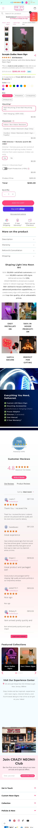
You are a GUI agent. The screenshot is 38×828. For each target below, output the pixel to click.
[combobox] (19, 13)
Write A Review (19, 477)
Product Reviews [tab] (23, 484)
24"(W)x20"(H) (30, 95)
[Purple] (3, 89)
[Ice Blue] (21, 86)
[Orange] (25, 86)
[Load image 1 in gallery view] (6, 29)
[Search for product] (2, 13)
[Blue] (17, 86)
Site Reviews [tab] (9, 484)
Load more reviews (19, 636)
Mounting (6, 104)
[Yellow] (10, 86)
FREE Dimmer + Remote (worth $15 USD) (16, 143)
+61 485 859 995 (31, 2)
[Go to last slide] (2, 672)
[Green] (14, 86)
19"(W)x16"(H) (19, 95)
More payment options (18, 214)
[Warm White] (32, 86)
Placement (8, 121)
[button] (3, 8)
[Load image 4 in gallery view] (6, 44)
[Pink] (3, 86)
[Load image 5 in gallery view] (6, 49)
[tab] (16, 673)
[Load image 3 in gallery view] (6, 39)
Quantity (5, 190)
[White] (28, 86)
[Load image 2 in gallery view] (6, 34)
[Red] (7, 86)
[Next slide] (35, 672)
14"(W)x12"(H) (7, 95)
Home (4, 22)
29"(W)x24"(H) (7, 99)
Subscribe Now (28, 775)
